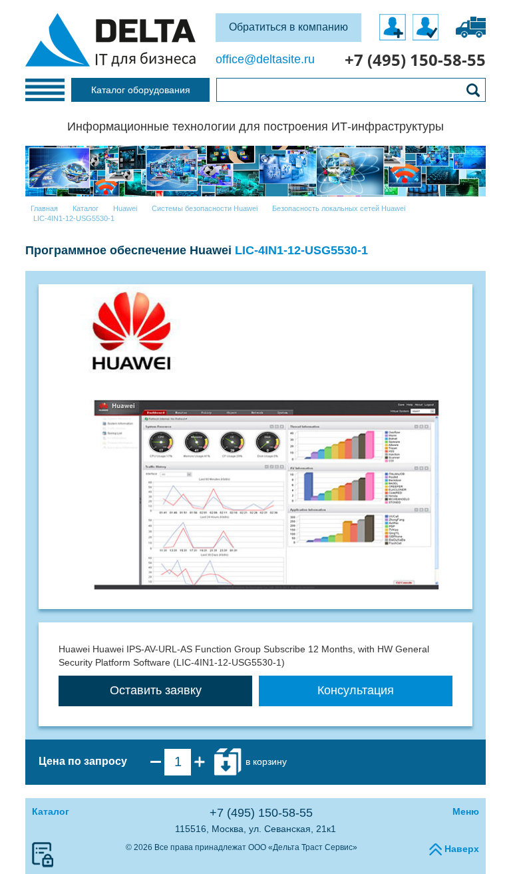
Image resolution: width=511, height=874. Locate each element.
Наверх (460, 848)
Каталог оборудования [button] (140, 90)
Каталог (50, 811)
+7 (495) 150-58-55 (261, 812)
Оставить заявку (156, 690)
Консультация (355, 690)
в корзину (265, 761)
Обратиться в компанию (288, 27)
